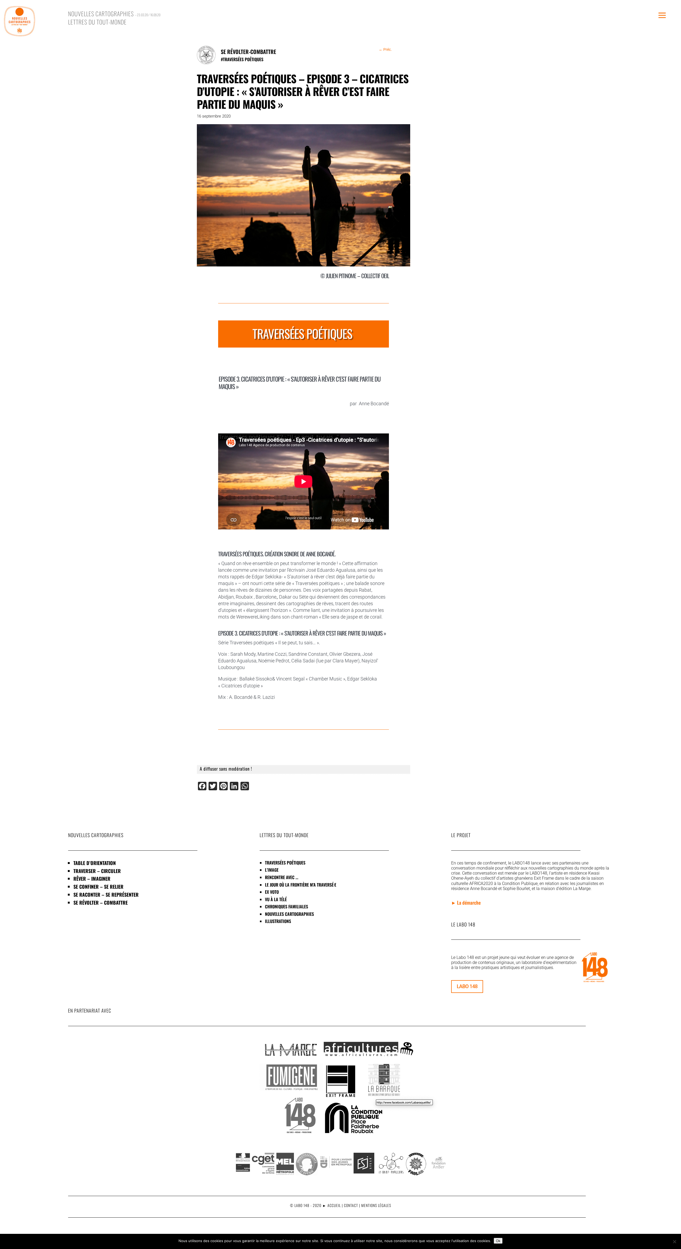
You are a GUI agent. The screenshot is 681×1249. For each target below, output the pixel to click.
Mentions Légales (376, 1205)
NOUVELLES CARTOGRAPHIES (289, 914)
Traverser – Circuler (97, 870)
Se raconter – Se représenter (106, 894)
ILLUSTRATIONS (278, 921)
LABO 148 (467, 986)
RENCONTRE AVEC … (281, 877)
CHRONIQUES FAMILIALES (286, 906)
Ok (498, 1241)
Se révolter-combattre (248, 52)
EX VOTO (272, 892)
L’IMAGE (272, 870)
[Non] (674, 1241)
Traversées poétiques (243, 59)
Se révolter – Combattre (100, 902)
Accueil (334, 1205)
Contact (351, 1205)
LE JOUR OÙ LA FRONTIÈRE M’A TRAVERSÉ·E (300, 885)
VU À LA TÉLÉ (276, 899)
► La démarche (466, 902)
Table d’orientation (94, 862)
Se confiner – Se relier (98, 886)
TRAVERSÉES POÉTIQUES (285, 862)
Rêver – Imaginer (91, 878)
